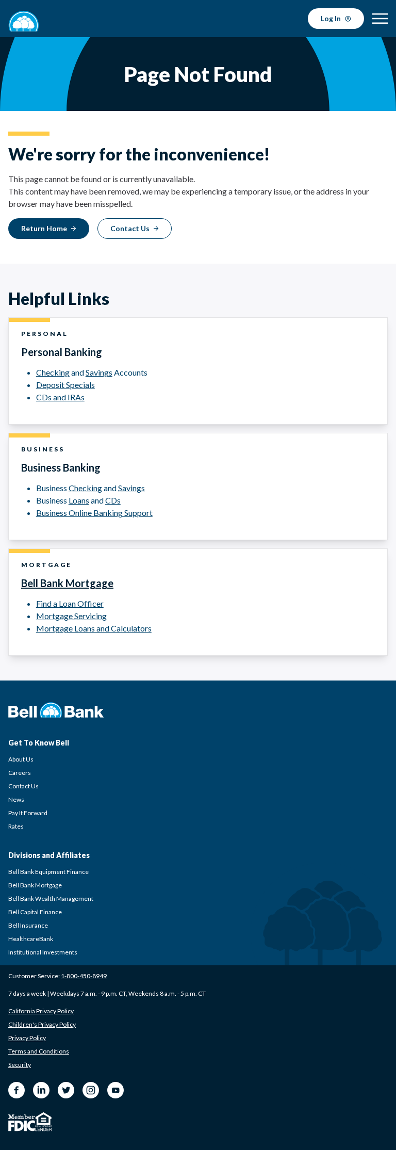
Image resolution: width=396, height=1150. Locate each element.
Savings (99, 372)
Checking (53, 372)
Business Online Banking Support (94, 512)
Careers (19, 772)
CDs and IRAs (60, 397)
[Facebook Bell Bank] (16, 1090)
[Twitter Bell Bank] (66, 1090)
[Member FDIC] (21, 1122)
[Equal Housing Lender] (43, 1121)
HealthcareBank (30, 939)
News (16, 799)
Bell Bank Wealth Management (50, 898)
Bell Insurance (28, 925)
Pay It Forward (27, 813)
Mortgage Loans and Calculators (94, 628)
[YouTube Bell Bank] (115, 1090)
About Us (21, 759)
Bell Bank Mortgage (67, 583)
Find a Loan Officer (70, 603)
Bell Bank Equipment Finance (48, 872)
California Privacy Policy (41, 1011)
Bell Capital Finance (35, 912)
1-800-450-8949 (84, 976)
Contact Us (23, 786)
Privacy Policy (27, 1038)
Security (19, 1064)
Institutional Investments (42, 952)
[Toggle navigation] (380, 18)
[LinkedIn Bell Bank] (41, 1090)
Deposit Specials (65, 385)
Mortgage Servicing (71, 616)
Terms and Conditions (38, 1051)
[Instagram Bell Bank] (90, 1090)
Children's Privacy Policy (42, 1024)
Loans (79, 500)
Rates (16, 826)
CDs (113, 500)
